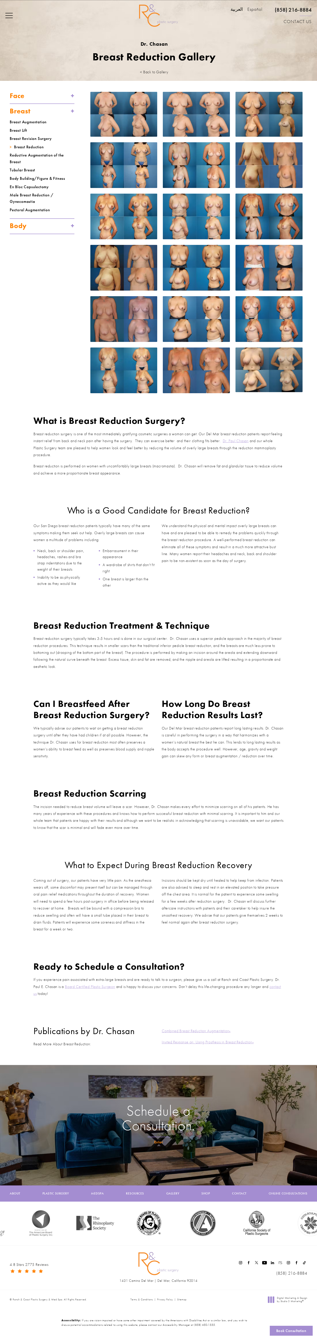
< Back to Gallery (154, 71)
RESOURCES (135, 1193)
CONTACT (239, 1193)
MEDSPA (97, 1193)
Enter (158, 1142)
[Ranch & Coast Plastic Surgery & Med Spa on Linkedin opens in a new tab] (272, 1263)
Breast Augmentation (28, 122)
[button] (9, 16)
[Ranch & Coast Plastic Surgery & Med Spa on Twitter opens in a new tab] (256, 1263)
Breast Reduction (29, 147)
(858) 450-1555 (204, 1325)
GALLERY (172, 1193)
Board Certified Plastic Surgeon (90, 986)
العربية (237, 9)
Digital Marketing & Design (292, 1299)
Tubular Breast (22, 170)
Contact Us (298, 21)
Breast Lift (18, 130)
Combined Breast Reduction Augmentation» (196, 1030)
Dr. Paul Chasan (236, 440)
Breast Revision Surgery (31, 138)
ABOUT (15, 1193)
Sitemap (182, 1299)
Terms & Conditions (141, 1299)
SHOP (205, 1193)
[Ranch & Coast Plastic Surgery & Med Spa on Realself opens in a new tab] (280, 1263)
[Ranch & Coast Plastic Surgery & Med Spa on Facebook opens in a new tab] (248, 1263)
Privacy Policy (165, 1299)
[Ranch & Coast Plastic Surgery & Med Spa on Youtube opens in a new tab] (264, 1263)
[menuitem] (240, 1263)
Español (254, 9)
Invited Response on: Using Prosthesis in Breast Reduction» (208, 1041)
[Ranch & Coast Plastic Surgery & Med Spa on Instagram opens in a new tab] (240, 1263)
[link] (293, 11)
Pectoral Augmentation (30, 210)
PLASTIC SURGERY (55, 1193)
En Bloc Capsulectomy (29, 186)
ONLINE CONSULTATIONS (288, 1193)
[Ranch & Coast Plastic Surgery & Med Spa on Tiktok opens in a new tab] (304, 1263)
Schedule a (158, 1118)
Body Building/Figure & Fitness (37, 178)
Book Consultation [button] (291, 1330)
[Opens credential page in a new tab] (171, 1223)
